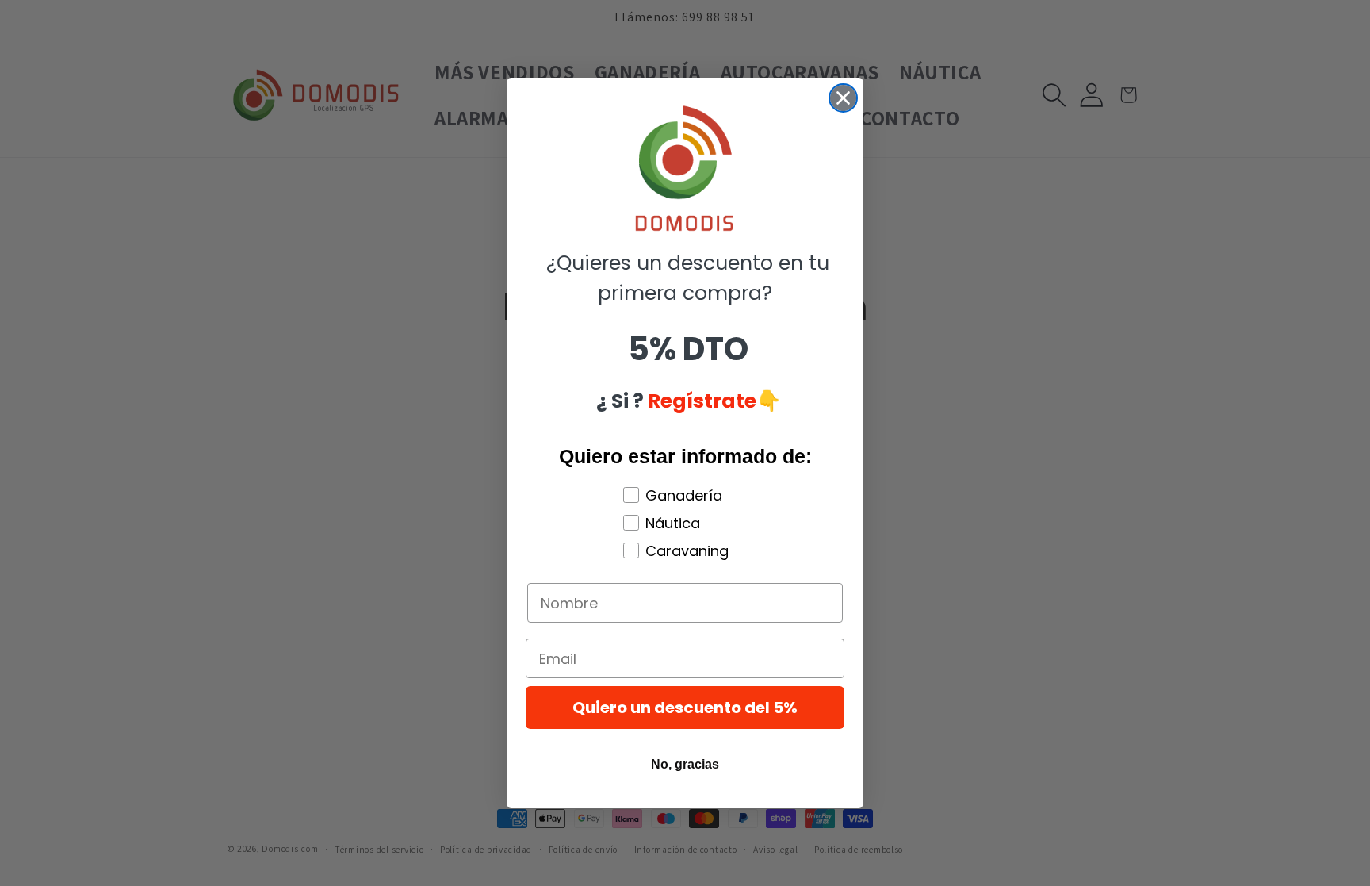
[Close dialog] (843, 98)
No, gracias (685, 764)
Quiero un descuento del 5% (685, 707)
